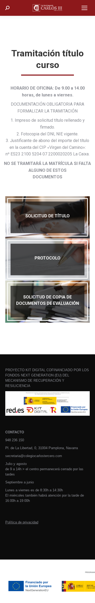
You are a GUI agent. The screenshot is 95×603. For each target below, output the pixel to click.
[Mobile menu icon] (84, 8)
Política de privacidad (21, 522)
